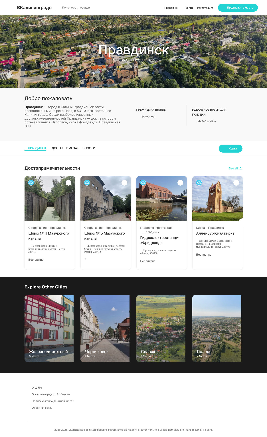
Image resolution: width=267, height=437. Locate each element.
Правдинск (37, 148)
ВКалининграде (34, 7)
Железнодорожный (48, 351)
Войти (189, 7)
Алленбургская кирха (215, 233)
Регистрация (205, 7)
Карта (233, 148)
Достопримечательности (73, 148)
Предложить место (240, 7)
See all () (235, 168)
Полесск (205, 351)
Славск (148, 351)
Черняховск (97, 351)
